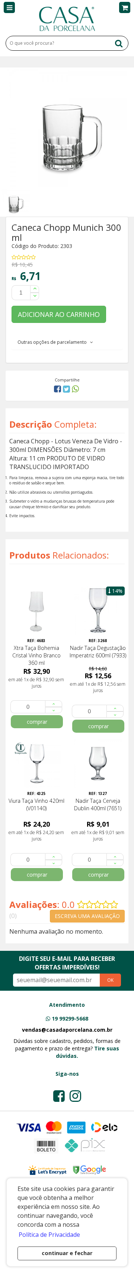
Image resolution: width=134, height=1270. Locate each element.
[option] (17, 202)
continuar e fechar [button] (67, 1253)
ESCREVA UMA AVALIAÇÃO (87, 916)
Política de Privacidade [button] (49, 1234)
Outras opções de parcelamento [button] (53, 342)
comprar (37, 721)
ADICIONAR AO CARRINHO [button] (59, 314)
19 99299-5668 (70, 1018)
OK (110, 980)
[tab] (67, 341)
